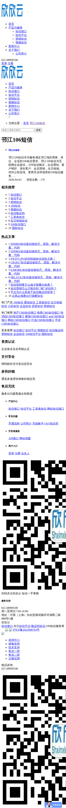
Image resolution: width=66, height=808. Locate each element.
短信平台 (21, 35)
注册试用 (14, 658)
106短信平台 (33, 333)
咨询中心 (14, 639)
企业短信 (25, 306)
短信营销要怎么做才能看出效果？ (32, 284)
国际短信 (17, 228)
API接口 (13, 438)
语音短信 (37, 306)
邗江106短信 (37, 123)
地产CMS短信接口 (24, 312)
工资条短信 (18, 216)
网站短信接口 (55, 408)
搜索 (38, 130)
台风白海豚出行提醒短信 (27, 295)
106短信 (15, 205)
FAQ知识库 (51, 423)
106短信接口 (18, 224)
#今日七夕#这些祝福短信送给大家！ (33, 258)
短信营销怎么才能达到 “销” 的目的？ (34, 288)
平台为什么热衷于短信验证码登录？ (33, 292)
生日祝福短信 (19, 220)
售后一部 (14, 651)
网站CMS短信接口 (19, 320)
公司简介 (21, 53)
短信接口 (21, 31)
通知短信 (29, 302)
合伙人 (25, 453)
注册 (10, 63)
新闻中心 (14, 46)
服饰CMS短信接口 (36, 316)
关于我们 (14, 49)
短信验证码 (18, 213)
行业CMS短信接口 (42, 320)
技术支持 (14, 647)
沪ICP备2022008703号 (26, 629)
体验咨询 (14, 643)
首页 (11, 23)
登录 (4, 63)
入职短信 (13, 306)
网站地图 (25, 438)
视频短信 (21, 42)
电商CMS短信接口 (48, 312)
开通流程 (14, 423)
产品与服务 (15, 27)
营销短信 (21, 38)
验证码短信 (38, 626)
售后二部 (14, 654)
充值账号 (38, 423)
